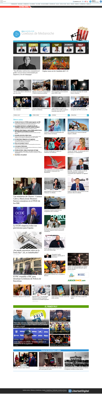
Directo (95, 2)
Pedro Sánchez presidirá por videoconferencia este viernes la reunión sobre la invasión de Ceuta (58, 6)
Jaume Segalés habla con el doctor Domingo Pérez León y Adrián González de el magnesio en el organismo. (26, 140)
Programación (82, 41)
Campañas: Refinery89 (48, 391)
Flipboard (85, 1)
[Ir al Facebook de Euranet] (78, 274)
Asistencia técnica (62, 390)
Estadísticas (49, 390)
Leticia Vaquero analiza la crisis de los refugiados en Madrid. (27, 127)
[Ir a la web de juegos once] (78, 280)
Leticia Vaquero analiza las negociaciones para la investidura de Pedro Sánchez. (28, 132)
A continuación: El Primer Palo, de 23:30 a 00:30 (26, 41)
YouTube (87, 2)
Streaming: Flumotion (59, 391)
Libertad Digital (79, 390)
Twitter (84, 2)
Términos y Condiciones (36, 390)
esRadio (51, 1)
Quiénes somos (26, 390)
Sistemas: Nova (65, 391)
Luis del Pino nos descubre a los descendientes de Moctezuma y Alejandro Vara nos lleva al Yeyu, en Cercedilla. (28, 147)
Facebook (82, 2)
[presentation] (87, 48)
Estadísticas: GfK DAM (54, 391)
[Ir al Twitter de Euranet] (73, 275)
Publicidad (54, 390)
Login (101, 2)
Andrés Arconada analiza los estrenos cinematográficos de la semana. (28, 144)
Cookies (44, 390)
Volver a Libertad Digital (77, 2)
